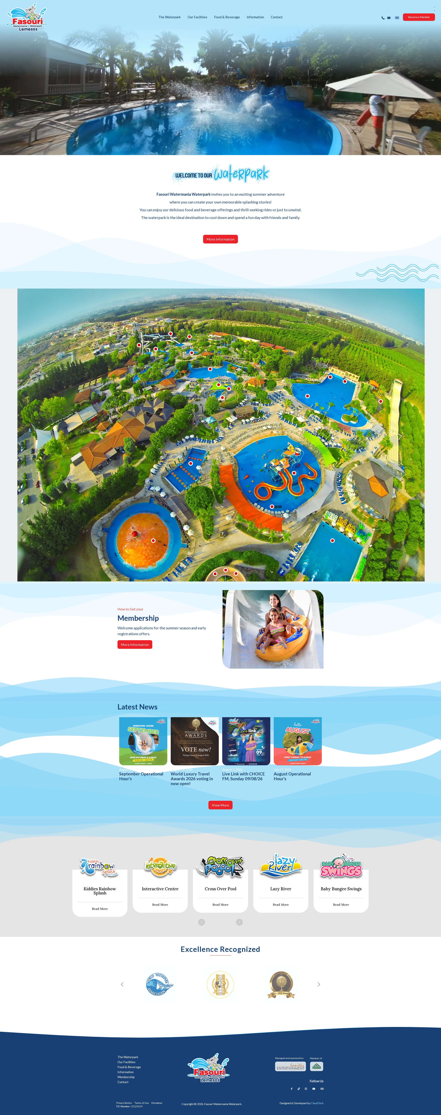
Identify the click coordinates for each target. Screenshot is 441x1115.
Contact (123, 1082)
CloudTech (317, 1103)
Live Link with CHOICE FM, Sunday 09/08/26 (243, 776)
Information (125, 1072)
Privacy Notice (124, 1103)
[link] (290, 1066)
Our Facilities (126, 1062)
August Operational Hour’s (292, 776)
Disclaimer (156, 1103)
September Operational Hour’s (141, 776)
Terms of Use (141, 1103)
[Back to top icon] (424, 1108)
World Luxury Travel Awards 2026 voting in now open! (192, 778)
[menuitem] (397, 17)
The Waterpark (127, 1057)
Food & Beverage (129, 1067)
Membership (126, 1077)
